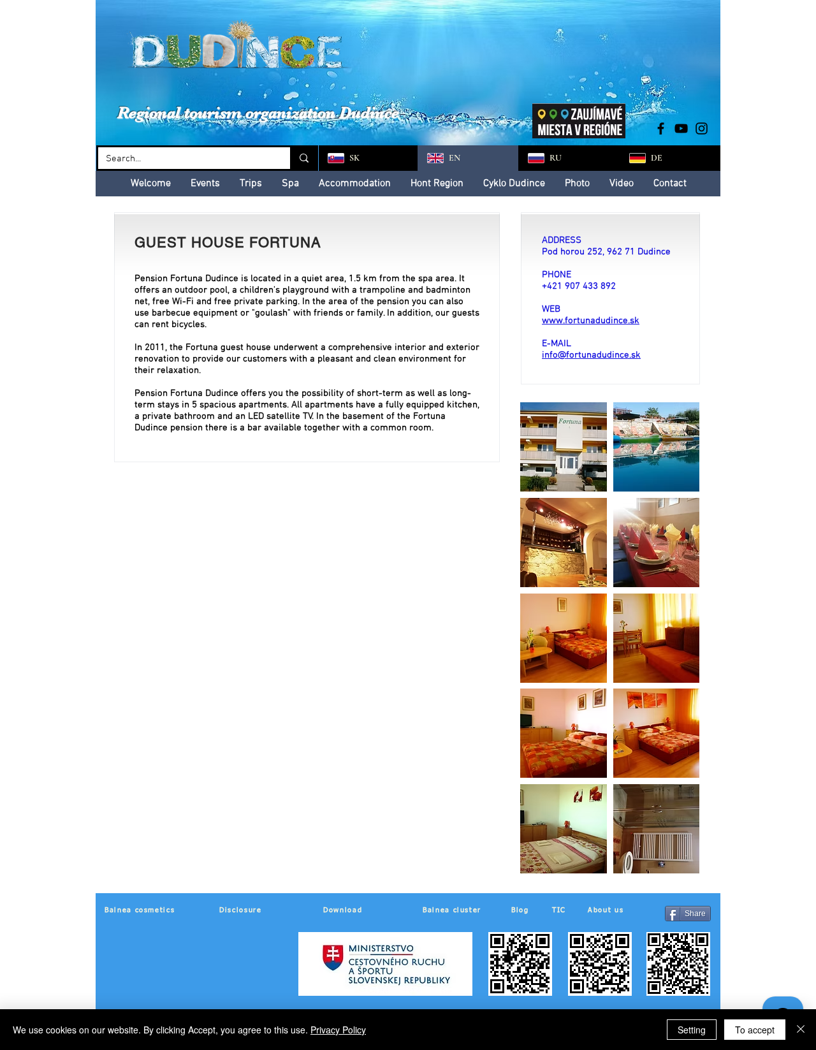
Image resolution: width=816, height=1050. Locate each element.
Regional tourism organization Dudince (258, 112)
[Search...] (303, 158)
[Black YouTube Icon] (681, 128)
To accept (755, 1029)
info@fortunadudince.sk (591, 355)
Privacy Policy (338, 1029)
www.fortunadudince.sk (590, 320)
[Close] (800, 1029)
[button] (563, 447)
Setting (692, 1029)
